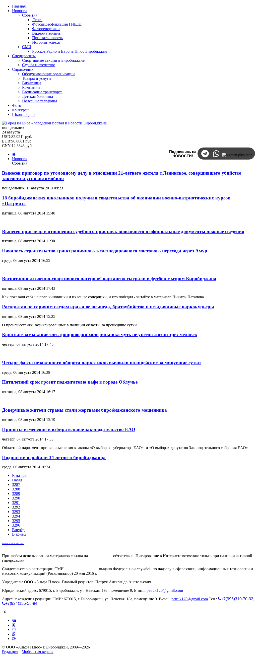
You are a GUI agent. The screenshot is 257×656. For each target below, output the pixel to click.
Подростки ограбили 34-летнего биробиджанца (54, 457)
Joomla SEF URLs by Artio (13, 543)
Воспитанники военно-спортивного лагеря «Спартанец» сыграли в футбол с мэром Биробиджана (109, 278)
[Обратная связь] (14, 629)
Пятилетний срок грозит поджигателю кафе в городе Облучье (70, 382)
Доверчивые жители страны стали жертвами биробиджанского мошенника (84, 410)
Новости (19, 159)
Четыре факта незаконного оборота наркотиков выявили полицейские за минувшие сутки (101, 362)
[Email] (14, 638)
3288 (16, 489)
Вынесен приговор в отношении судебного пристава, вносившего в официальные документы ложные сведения (123, 231)
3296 (16, 525)
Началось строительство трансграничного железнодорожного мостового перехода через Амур (104, 250)
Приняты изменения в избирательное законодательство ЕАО (68, 429)
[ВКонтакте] (14, 620)
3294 (16, 516)
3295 (16, 521)
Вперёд (18, 530)
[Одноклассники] (13, 625)
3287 (16, 484)
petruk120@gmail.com (165, 590)
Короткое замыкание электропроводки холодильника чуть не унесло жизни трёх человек (99, 334)
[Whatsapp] (14, 634)
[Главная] (14, 154)
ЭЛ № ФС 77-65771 (81, 569)
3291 (16, 502)
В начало (19, 475)
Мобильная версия (37, 651)
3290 (16, 498)
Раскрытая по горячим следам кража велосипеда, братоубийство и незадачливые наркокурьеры (108, 306)
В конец (19, 534)
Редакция (10, 651)
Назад (17, 480)
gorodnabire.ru (100, 556)
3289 (16, 493)
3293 (16, 511)
